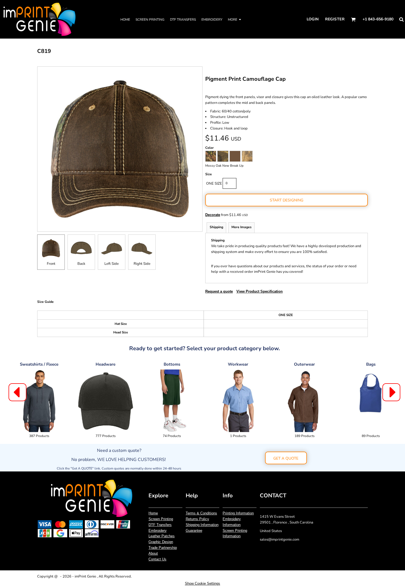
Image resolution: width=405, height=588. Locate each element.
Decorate (212, 215)
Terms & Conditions (201, 513)
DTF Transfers (160, 525)
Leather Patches (161, 536)
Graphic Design (160, 542)
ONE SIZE (214, 183)
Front (51, 263)
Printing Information (238, 513)
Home (153, 513)
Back (81, 263)
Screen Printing (160, 519)
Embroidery (157, 530)
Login (313, 19)
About (153, 553)
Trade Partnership (162, 548)
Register (335, 19)
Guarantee (194, 530)
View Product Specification (259, 291)
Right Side (142, 263)
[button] (353, 19)
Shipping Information (202, 525)
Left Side (111, 263)
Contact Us (157, 559)
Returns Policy (197, 519)
